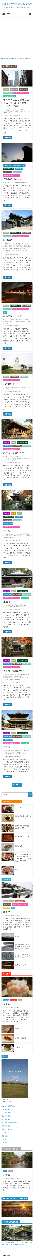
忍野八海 (5, 1143)
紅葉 (4, 535)
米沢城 (6, 1175)
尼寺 (10, 605)
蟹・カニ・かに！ (21, 869)
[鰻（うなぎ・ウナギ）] (8, 837)
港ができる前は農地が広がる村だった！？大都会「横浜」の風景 (16, 103)
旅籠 (27, 245)
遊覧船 (5, 252)
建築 (18, 676)
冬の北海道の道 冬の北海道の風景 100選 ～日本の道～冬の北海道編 (22, 946)
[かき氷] (17, 987)
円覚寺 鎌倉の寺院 (13, 670)
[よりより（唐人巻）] (8, 1038)
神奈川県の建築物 (23, 89)
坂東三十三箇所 (9, 456)
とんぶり (18, 807)
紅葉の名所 (16, 677)
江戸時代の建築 (17, 456)
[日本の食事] (8, 847)
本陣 (4, 246)
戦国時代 (21, 245)
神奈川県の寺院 (19, 168)
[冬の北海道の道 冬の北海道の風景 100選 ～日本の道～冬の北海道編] (8, 946)
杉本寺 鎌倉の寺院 (13, 453)
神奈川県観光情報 (14, 248)
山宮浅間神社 (6, 1109)
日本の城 (10, 1170)
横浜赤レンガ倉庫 (12, 316)
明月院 (6, 530)
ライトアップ (19, 109)
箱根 (24, 248)
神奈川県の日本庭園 (8, 523)
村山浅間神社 (6, 1113)
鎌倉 (20, 752)
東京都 (19, 1000)
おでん (11, 243)
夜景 (27, 319)
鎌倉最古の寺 (16, 460)
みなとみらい (8, 109)
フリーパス (23, 243)
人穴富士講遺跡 (7, 1129)
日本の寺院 (6, 442)
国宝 (16, 674)
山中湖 (4, 1139)
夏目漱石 (23, 674)
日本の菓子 (13, 1000)
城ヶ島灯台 (9, 383)
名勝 (9, 750)
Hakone (7, 243)
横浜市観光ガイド (10, 321)
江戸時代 (14, 111)
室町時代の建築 (12, 676)
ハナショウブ (13, 534)
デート (14, 319)
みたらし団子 (16, 243)
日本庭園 (18, 750)
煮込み (25, 246)
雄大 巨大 (8, 182)
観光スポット (23, 250)
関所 (8, 252)
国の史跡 (8, 245)
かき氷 (6, 1004)
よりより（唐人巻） (21, 1038)
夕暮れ (27, 674)
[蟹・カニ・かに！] (8, 870)
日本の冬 (6, 901)
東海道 (8, 246)
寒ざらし (18, 1029)
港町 (18, 111)
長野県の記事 (7, 907)
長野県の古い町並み (19, 901)
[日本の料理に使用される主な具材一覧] (8, 828)
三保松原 (5, 1136)
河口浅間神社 (6, 1126)
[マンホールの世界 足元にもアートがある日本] (8, 956)
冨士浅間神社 (6, 1116)
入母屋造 (12, 674)
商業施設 (21, 319)
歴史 (21, 676)
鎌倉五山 (12, 679)
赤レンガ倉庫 (27, 111)
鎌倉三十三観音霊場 (24, 458)
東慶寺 (6, 601)
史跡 (28, 243)
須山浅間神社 (6, 1119)
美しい (21, 111)
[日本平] (8, 937)
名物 (4, 245)
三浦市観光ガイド (14, 387)
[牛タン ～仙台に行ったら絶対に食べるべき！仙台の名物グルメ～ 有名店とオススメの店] (8, 859)
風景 (14, 96)
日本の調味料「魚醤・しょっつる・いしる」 (23, 817)
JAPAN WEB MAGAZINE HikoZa (13, 756)
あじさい (7, 534)
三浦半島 (7, 387)
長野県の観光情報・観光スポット (20, 904)
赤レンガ (5, 323)
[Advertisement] (17, 34)
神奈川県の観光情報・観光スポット (20, 92)
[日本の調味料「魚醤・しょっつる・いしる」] (8, 818)
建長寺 (6, 747)
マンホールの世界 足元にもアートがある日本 (22, 956)
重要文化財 (7, 112)
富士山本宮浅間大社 (8, 1106)
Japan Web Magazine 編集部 (12, 115)
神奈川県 (6, 89)
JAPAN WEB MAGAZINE (7, 1255)
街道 (16, 250)
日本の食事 (18, 846)
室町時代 (13, 245)
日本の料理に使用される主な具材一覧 (23, 827)
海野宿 (6, 912)
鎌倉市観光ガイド (7, 460)
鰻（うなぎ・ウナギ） (22, 836)
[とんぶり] (8, 809)
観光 (19, 250)
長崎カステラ (19, 1047)
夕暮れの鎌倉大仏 (12, 179)
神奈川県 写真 (13, 89)
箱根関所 (7, 240)
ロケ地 (6, 605)
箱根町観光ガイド (7, 250)
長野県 (11, 901)
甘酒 (29, 246)
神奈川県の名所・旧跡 (9, 168)
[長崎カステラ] (8, 1048)
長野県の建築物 (7, 904)
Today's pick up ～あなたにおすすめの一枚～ (14, 165)
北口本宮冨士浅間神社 (9, 1123)
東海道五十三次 (7, 111)
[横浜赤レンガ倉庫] (8, 965)
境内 (19, 674)
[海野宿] (17, 890)
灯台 (29, 387)
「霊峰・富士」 (6, 1099)
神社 (21, 248)
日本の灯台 (24, 387)
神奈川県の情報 (7, 92)
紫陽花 (8, 535)
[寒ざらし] (8, 1029)
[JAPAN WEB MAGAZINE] (4, 14)
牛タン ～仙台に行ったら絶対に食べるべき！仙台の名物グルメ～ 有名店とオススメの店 (23, 858)
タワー (14, 109)
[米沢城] (17, 1160)
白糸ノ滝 (5, 1133)
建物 (17, 245)
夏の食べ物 (6, 1000)
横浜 (4, 321)
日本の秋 (13, 513)
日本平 (17, 936)
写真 (5, 1170)
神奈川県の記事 (7, 96)
